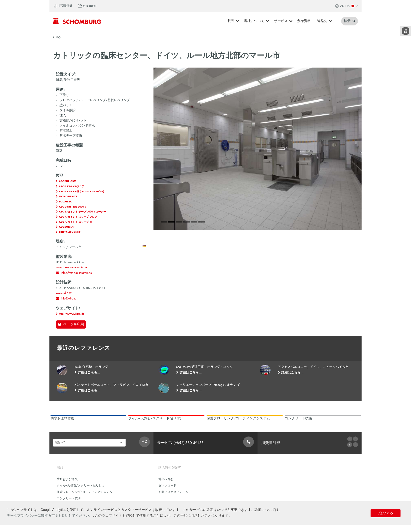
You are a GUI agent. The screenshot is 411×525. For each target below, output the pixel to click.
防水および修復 (67, 479)
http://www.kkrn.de (71, 314)
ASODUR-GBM (67, 181)
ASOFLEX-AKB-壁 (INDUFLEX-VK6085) (81, 191)
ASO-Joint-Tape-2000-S (72, 207)
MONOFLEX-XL (68, 196)
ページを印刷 (73, 324)
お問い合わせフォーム (173, 492)
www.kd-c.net (64, 293)
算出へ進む (165, 479)
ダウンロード (167, 485)
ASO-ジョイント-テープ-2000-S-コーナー (82, 212)
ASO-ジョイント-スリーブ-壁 (75, 222)
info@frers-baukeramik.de (76, 272)
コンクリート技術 (69, 498)
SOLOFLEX (65, 202)
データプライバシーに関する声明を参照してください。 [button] (49, 515)
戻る (58, 37)
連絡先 (322, 21)
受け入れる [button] (385, 513)
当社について (254, 21)
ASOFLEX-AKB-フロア (71, 186)
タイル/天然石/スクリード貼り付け (81, 485)
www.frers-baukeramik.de (71, 267)
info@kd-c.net (69, 298)
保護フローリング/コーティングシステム (84, 492)
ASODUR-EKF (67, 227)
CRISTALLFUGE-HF (69, 232)
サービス (281, 21)
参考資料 (304, 21)
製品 (230, 21)
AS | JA (345, 5)
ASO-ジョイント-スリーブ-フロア (78, 217)
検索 (347, 21)
